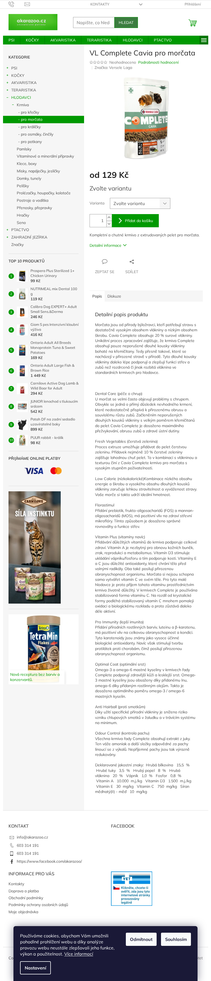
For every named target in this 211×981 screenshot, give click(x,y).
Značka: (113, 67)
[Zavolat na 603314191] (17, 4)
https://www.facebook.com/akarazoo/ (49, 861)
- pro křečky (28, 112)
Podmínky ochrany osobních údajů (38, 904)
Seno (21, 222)
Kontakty (99, 4)
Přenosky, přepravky (34, 207)
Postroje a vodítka (32, 200)
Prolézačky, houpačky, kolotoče (44, 192)
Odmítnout (141, 939)
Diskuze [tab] (114, 296)
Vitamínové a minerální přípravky (45, 156)
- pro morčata (30, 119)
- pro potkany (30, 141)
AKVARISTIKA (24, 82)
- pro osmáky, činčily (35, 134)
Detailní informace (105, 245)
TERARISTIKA (23, 90)
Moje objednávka (23, 911)
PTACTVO (20, 229)
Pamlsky (24, 149)
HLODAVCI (21, 97)
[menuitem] (11, 40)
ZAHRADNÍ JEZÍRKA (29, 237)
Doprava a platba (24, 890)
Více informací (78, 954)
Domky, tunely (29, 178)
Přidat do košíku (139, 220)
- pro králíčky (29, 126)
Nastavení (35, 968)
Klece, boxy (27, 163)
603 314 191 (28, 845)
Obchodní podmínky (26, 897)
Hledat (126, 22)
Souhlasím (176, 939)
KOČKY (17, 75)
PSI (14, 68)
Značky (17, 244)
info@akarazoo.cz (32, 837)
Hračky (23, 215)
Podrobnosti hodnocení (158, 62)
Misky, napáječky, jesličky (38, 171)
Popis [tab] (97, 296)
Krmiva (23, 104)
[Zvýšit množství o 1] (109, 217)
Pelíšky (23, 185)
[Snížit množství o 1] (109, 224)
